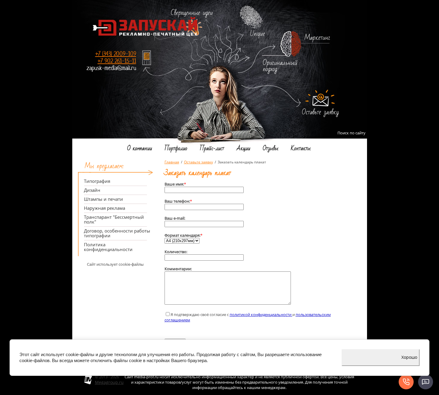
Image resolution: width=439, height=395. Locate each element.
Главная (172, 162)
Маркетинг (317, 38)
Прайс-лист (212, 150)
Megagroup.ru (109, 382)
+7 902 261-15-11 (117, 61)
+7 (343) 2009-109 (115, 53)
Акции (243, 150)
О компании (139, 150)
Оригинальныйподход (280, 66)
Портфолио (176, 150)
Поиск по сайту (351, 133)
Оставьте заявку (320, 112)
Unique (257, 34)
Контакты (301, 150)
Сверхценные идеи (192, 13)
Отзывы (270, 150)
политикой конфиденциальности (261, 314)
